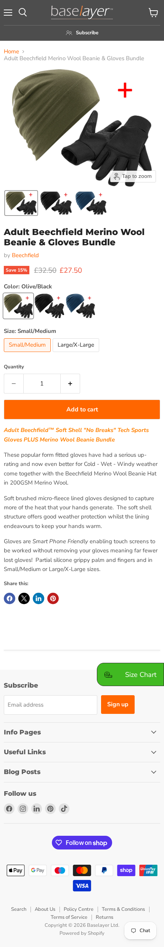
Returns (104, 917)
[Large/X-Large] (77, 354)
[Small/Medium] (28, 354)
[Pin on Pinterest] (53, 598)
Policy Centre (78, 909)
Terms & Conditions (123, 909)
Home (11, 51)
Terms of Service (69, 917)
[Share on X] (24, 598)
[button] (21, 203)
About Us (45, 909)
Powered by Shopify (82, 933)
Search (18, 909)
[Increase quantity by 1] (70, 384)
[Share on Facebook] (9, 598)
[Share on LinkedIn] (38, 598)
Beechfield (25, 255)
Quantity (14, 367)
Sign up (118, 704)
